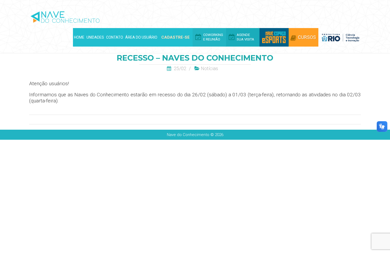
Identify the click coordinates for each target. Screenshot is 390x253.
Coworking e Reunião (213, 37)
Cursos (307, 37)
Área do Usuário (141, 37)
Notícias (209, 68)
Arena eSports (274, 37)
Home (79, 37)
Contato (114, 37)
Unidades (95, 37)
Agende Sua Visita (245, 37)
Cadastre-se (175, 37)
